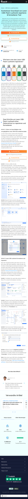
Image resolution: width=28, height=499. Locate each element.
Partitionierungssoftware (11, 270)
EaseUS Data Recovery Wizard (8, 143)
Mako (5, 47)
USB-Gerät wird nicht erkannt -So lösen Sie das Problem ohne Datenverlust (12, 403)
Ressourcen (4, 461)
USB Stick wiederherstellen (11, 8)
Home (2, 8)
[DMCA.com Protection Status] (16, 488)
